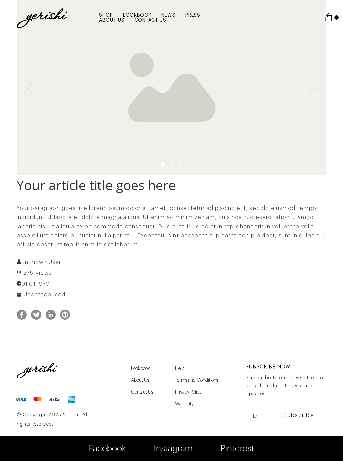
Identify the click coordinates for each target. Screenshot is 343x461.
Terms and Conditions (196, 380)
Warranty (184, 404)
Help (179, 368)
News (168, 15)
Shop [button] (106, 15)
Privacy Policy (188, 392)
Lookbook (137, 15)
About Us (112, 20)
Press (192, 15)
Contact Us (150, 20)
